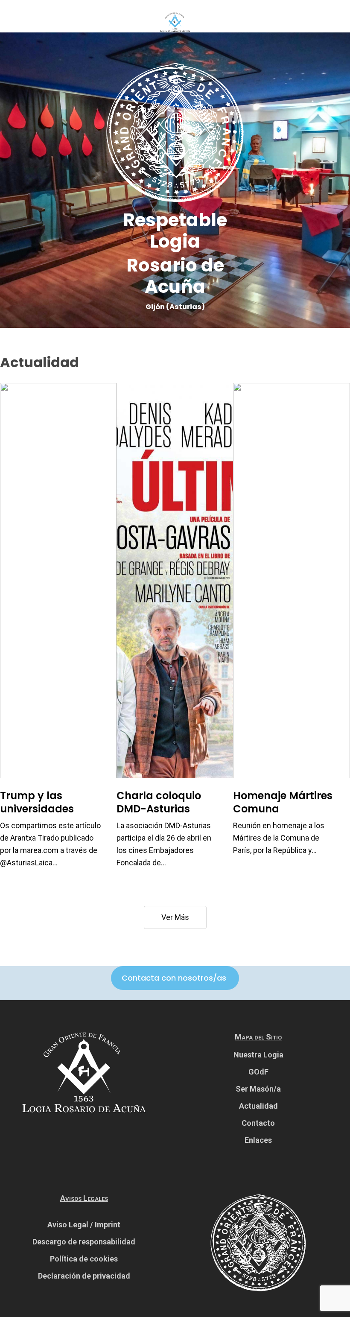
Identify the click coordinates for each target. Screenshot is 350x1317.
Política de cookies (84, 1258)
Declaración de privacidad (84, 1275)
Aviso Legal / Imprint (83, 1224)
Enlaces (258, 1140)
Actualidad (258, 1105)
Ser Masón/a (258, 1088)
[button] (174, 978)
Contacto (258, 1122)
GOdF (258, 1071)
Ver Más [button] (175, 917)
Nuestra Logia (258, 1054)
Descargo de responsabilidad (83, 1241)
